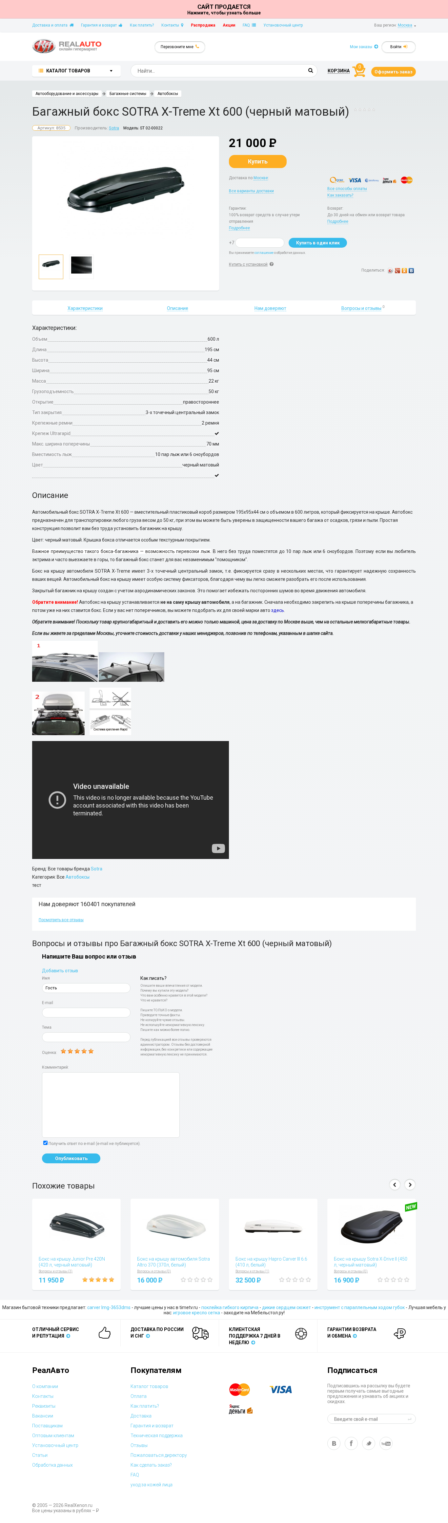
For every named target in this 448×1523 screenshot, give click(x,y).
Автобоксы (167, 93)
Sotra (114, 127)
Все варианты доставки (251, 191)
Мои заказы (362, 47)
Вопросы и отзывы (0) (154, 1271)
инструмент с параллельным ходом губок (360, 1307)
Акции (229, 25)
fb (351, 1443)
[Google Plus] (397, 270)
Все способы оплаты (347, 188)
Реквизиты (43, 1406)
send (411, 1418)
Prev (395, 1185)
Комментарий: (55, 1067)
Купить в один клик (318, 242)
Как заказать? (340, 195)
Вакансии (42, 1415)
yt (386, 1443)
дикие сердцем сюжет (286, 1307)
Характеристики (85, 308)
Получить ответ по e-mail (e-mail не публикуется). (95, 1143)
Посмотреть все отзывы (61, 920)
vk (333, 1443)
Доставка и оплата (51, 25)
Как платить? (142, 25)
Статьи (40, 1455)
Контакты (171, 25)
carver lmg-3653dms (109, 1307)
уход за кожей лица (152, 1484)
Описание (177, 308)
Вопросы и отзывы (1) (252, 1271)
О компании (45, 1386)
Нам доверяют (270, 308)
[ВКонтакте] (411, 270)
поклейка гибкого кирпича (229, 1307)
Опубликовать (71, 1158)
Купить (258, 161)
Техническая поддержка (157, 1435)
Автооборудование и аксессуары (66, 93)
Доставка (141, 1415)
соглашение (264, 253)
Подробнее (239, 228)
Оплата (139, 1396)
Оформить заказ (394, 71)
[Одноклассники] (404, 270)
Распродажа (203, 25)
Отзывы (139, 1445)
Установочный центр (283, 25)
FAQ (247, 25)
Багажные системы (128, 93)
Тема (46, 1027)
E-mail (47, 1002)
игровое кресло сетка (196, 1312)
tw (368, 1443)
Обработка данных (52, 1465)
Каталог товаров (149, 1386)
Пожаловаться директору (159, 1455)
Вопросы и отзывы (361, 308)
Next (410, 1185)
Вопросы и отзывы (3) (55, 1271)
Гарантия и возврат (100, 25)
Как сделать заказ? (151, 1465)
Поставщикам (47, 1425)
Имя (46, 978)
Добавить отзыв (60, 970)
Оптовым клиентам (53, 1435)
